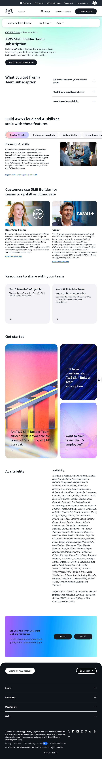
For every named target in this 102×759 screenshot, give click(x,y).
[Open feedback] (99, 379)
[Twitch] (86, 731)
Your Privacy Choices (33, 743)
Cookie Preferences (58, 743)
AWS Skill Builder (12, 32)
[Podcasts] (95, 731)
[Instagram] (82, 731)
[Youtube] (90, 731)
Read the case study (13, 256)
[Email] (69, 736)
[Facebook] (73, 731)
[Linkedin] (77, 731)
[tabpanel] (51, 159)
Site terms (18, 743)
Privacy (8, 743)
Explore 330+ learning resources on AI (21, 175)
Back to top (49, 752)
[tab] (17, 135)
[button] (86, 11)
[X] (69, 731)
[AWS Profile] (94, 3)
